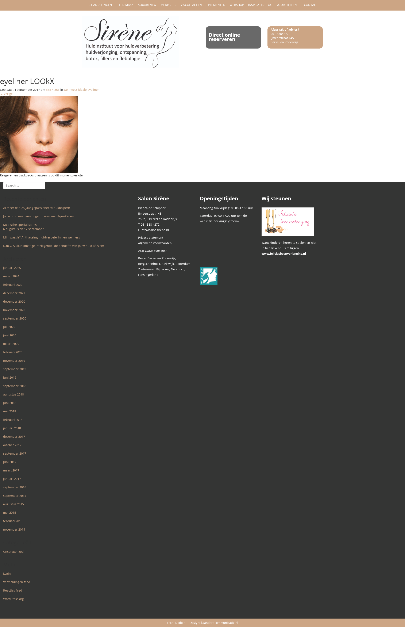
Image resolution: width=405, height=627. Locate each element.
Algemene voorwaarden (155, 243)
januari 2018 (12, 428)
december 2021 (14, 293)
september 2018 (14, 386)
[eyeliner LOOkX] (39, 134)
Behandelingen (100, 5)
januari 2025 (12, 268)
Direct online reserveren (224, 36)
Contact (311, 5)
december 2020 (14, 301)
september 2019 (14, 369)
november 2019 (14, 361)
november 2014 (14, 529)
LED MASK (126, 5)
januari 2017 (12, 479)
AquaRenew (147, 5)
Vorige (6, 94)
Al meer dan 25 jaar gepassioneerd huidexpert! (36, 208)
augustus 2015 (13, 504)
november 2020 (14, 310)
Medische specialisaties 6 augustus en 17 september (23, 227)
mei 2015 (9, 513)
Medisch (167, 5)
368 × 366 (52, 90)
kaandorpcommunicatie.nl (219, 623)
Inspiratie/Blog (260, 5)
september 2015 (14, 496)
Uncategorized (13, 552)
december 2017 (14, 437)
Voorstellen (287, 5)
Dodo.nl (180, 623)
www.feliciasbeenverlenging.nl (284, 254)
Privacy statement (150, 238)
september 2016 (14, 487)
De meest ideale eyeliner (81, 90)
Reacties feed (12, 590)
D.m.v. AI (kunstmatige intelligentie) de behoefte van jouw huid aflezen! (53, 246)
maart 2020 (11, 344)
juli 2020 (9, 327)
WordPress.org (13, 599)
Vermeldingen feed (16, 582)
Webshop (237, 5)
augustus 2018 (13, 394)
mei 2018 (9, 411)
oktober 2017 (12, 445)
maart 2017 (11, 470)
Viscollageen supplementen (203, 5)
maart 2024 (11, 276)
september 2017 (14, 453)
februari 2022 (12, 285)
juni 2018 (9, 403)
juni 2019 (9, 377)
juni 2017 (9, 462)
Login (7, 573)
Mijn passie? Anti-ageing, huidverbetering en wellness (41, 237)
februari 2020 (12, 352)
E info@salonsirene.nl (153, 230)
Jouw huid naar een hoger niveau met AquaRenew (38, 216)
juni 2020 (9, 335)
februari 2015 (12, 521)
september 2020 (14, 318)
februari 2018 (12, 420)
